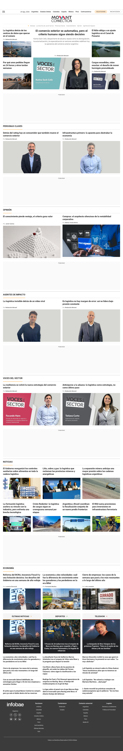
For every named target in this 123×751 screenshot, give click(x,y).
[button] (4, 12)
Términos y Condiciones (109, 706)
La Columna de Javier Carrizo (45, 26)
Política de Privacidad (109, 710)
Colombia (56, 12)
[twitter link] (15, 714)
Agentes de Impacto (89, 26)
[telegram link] (15, 719)
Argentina (34, 12)
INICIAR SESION (115, 11)
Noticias (32, 26)
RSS (39, 731)
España (64, 12)
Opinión (79, 26)
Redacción (62, 706)
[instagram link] (19, 714)
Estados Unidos (45, 12)
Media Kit (85, 722)
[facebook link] (11, 714)
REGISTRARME (100, 11)
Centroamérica (86, 12)
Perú (77, 12)
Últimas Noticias (39, 728)
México (71, 12)
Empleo (62, 710)
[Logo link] (61, 19)
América (38, 706)
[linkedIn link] (19, 719)
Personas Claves (60, 26)
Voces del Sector (71, 26)
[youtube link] (11, 719)
